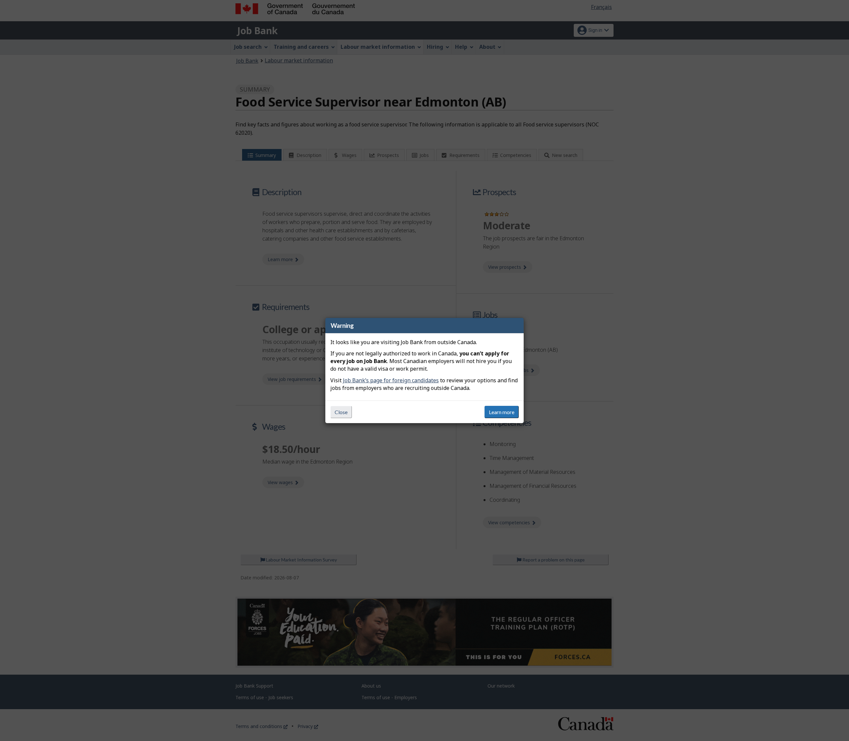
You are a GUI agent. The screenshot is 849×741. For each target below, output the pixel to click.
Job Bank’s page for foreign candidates (391, 380)
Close (341, 412)
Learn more (501, 412)
